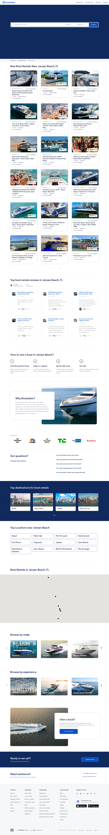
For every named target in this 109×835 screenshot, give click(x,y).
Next (101, 500)
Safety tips (27, 814)
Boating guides (29, 811)
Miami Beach (63, 796)
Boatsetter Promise (15, 799)
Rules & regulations (30, 808)
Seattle (61, 805)
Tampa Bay (62, 802)
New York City (63, 811)
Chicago (62, 808)
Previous (7, 500)
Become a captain (29, 799)
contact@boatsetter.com (90, 773)
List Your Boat (68, 731)
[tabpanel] (20, 502)
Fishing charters (43, 796)
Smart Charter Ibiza (15, 802)
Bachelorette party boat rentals (47, 814)
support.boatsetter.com (89, 776)
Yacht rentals (42, 805)
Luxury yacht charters (44, 802)
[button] (58, 606)
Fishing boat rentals (44, 799)
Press (11, 805)
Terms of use (89, 830)
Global (61, 819)
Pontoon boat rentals (44, 808)
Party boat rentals (43, 811)
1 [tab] (53, 515)
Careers (12, 808)
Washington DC (64, 814)
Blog (26, 805)
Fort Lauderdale (64, 799)
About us (98, 2)
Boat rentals (42, 793)
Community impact (29, 802)
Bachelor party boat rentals (46, 817)
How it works (13, 796)
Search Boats (90, 759)
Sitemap (96, 830)
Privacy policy (81, 830)
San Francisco (63, 817)
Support (105, 2)
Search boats (28, 793)
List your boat (89, 2)
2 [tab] (55, 515)
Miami (61, 793)
